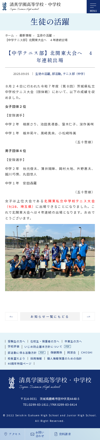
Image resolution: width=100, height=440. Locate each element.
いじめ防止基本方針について (43, 346)
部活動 (56, 74)
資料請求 (65, 434)
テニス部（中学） (75, 74)
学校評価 (13, 346)
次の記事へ (89, 316)
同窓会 (71, 352)
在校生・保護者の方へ (44, 341)
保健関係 (56, 352)
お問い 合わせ (39, 434)
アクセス (15, 434)
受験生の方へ (16, 341)
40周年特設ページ (20, 363)
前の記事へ (11, 316)
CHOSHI (86, 352)
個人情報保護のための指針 (64, 358)
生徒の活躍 (42, 74)
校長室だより (16, 358)
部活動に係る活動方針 (22, 352)
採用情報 (36, 358)
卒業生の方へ (73, 341)
